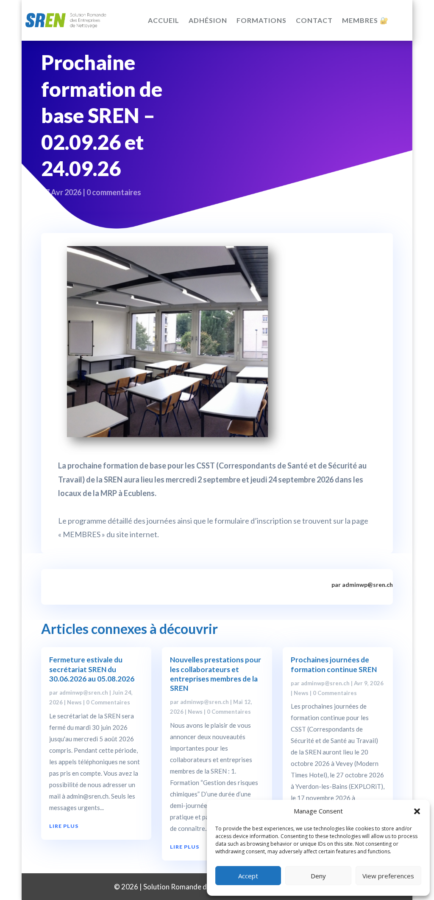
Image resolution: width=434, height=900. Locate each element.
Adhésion (208, 20)
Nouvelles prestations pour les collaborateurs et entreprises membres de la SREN (215, 673)
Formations (261, 20)
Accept (248, 876)
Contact (314, 20)
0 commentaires (113, 192)
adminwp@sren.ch (83, 692)
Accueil (163, 20)
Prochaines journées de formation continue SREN (334, 664)
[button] (417, 811)
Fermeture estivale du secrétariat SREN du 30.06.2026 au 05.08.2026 (91, 669)
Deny (318, 876)
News (74, 702)
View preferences (388, 876)
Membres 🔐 (365, 20)
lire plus (63, 826)
